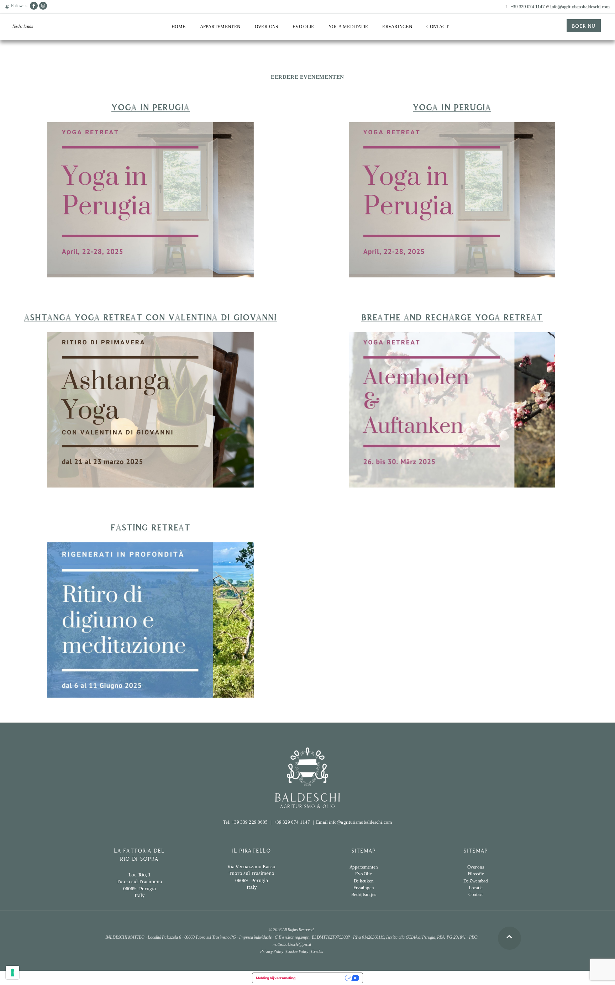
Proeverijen (304, 42)
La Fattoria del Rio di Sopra (222, 45)
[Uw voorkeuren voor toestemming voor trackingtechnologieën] (12, 972)
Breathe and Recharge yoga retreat (452, 317)
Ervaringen (397, 26)
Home (179, 26)
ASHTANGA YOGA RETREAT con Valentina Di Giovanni (150, 317)
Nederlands (22, 26)
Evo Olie (303, 26)
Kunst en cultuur (399, 67)
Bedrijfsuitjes (396, 80)
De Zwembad (213, 73)
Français (20, 66)
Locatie (208, 86)
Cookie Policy (297, 951)
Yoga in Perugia (150, 106)
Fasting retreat (150, 527)
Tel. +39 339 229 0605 (245, 822)
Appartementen (220, 26)
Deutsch (19, 78)
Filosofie (476, 873)
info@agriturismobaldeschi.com (580, 6)
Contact (437, 26)
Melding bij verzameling (275, 978)
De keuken (364, 881)
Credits (317, 951)
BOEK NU (583, 25)
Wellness (391, 55)
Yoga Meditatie (348, 26)
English (19, 53)
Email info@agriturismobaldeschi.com (354, 822)
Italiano (19, 41)
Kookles (390, 42)
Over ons (266, 26)
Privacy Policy (271, 951)
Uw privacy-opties (322, 978)
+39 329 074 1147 (528, 6)
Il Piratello (211, 60)
